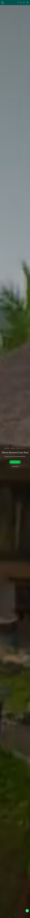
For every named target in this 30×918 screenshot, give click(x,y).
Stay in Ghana (15, 466)
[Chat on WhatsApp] (27, 910)
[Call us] (21, 2)
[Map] (24, 2)
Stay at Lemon (15, 462)
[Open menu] (27, 2)
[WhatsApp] (18, 2)
